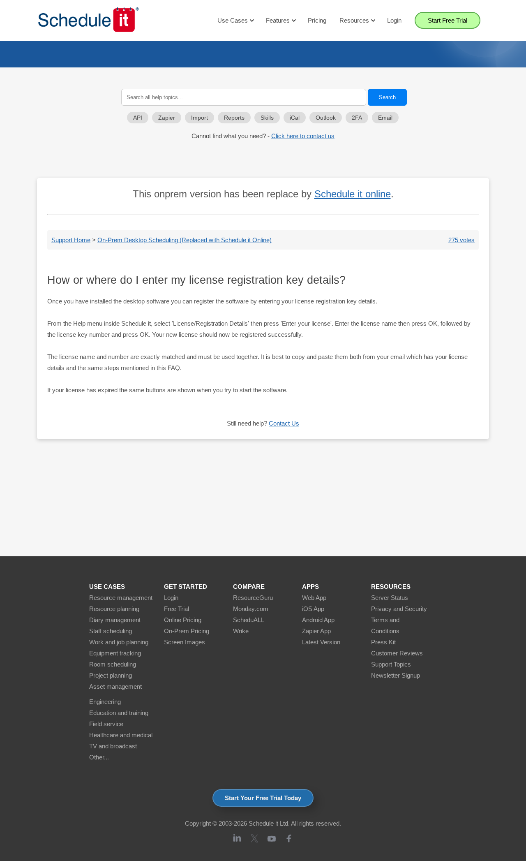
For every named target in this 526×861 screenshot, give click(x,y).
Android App (318, 619)
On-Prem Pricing (186, 630)
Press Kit (383, 642)
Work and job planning (118, 642)
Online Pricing (182, 619)
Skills (267, 118)
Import (199, 118)
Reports (234, 118)
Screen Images (184, 642)
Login (394, 20)
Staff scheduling (110, 630)
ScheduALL (248, 619)
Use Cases (232, 20)
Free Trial (176, 608)
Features (278, 20)
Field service (106, 723)
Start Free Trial (447, 20)
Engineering (105, 701)
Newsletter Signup (395, 675)
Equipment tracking (115, 653)
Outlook (326, 118)
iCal (295, 118)
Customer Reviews (397, 653)
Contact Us (284, 423)
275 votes (461, 239)
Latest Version (321, 642)
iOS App (313, 608)
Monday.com (250, 608)
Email (385, 118)
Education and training (118, 712)
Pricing (317, 20)
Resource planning (114, 608)
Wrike (241, 630)
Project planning (110, 675)
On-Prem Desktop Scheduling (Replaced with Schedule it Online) (184, 239)
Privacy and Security (399, 608)
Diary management (115, 619)
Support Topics (391, 664)
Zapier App (316, 630)
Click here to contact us (303, 135)
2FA (357, 118)
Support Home (70, 239)
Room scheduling (112, 664)
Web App (314, 597)
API (137, 118)
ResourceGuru (253, 597)
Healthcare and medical (120, 734)
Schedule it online (352, 193)
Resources (354, 20)
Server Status (389, 597)
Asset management (115, 686)
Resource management (120, 597)
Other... (99, 757)
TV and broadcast (113, 746)
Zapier (166, 118)
